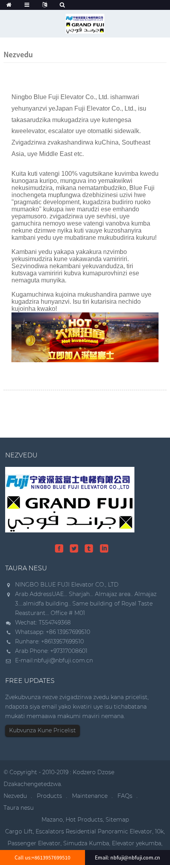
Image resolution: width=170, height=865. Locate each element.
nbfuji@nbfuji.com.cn (63, 660)
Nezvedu (15, 795)
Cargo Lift (19, 831)
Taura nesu (19, 807)
